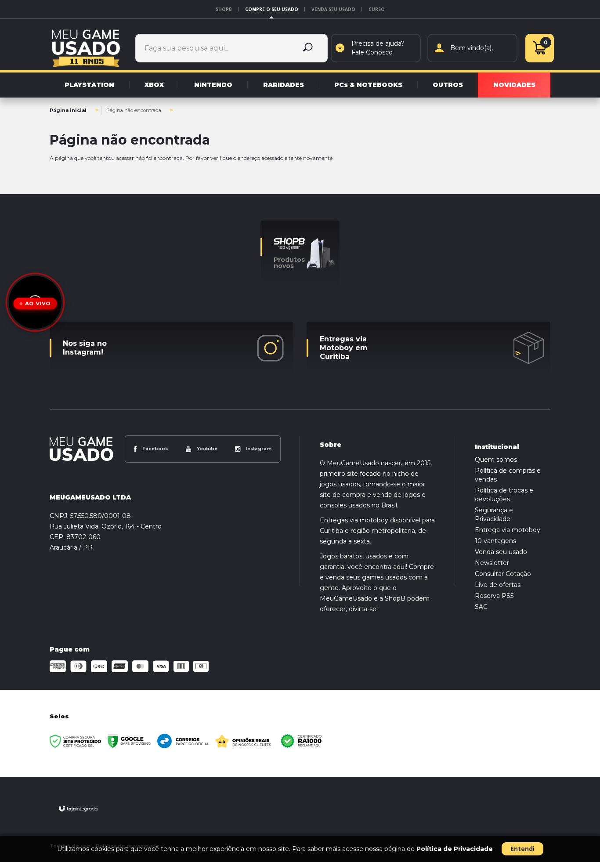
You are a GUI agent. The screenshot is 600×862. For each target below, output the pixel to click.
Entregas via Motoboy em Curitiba (344, 348)
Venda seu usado (333, 9)
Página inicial (68, 110)
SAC (481, 607)
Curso (377, 9)
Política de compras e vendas (508, 475)
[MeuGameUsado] (86, 47)
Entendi (522, 848)
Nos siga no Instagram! (85, 347)
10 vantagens (495, 541)
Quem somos (496, 460)
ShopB (224, 9)
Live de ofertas (497, 585)
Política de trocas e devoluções (504, 494)
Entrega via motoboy (507, 530)
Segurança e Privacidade (494, 514)
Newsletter (492, 563)
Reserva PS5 (494, 596)
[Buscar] (308, 48)
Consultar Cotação (503, 574)
